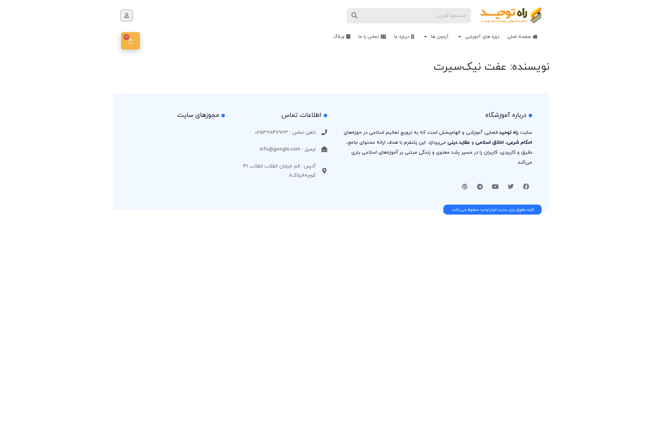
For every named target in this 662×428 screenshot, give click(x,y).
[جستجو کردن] (354, 15)
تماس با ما (368, 37)
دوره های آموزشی (482, 37)
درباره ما (401, 37)
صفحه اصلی (519, 37)
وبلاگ (338, 37)
